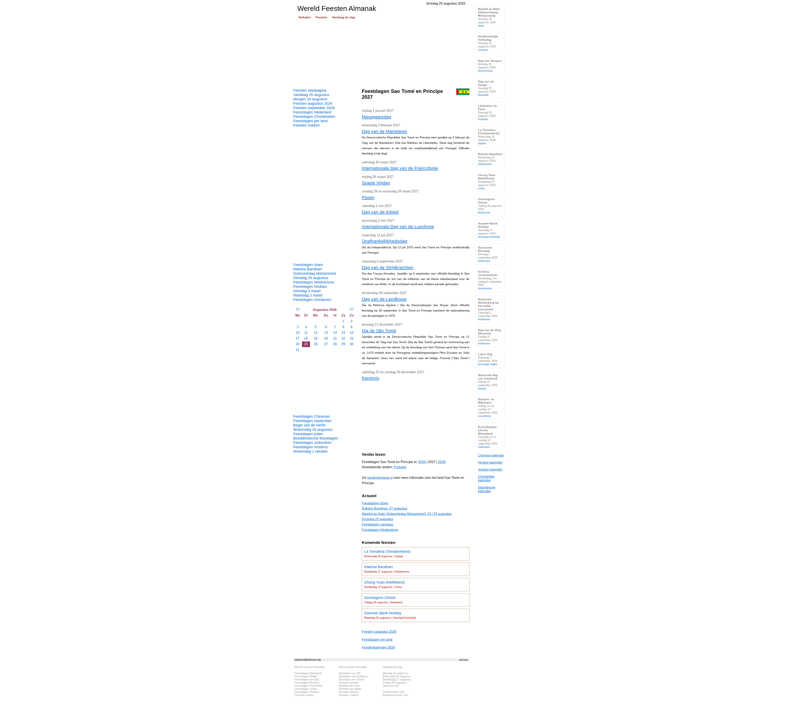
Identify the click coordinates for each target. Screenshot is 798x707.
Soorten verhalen (349, 682)
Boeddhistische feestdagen (315, 438)
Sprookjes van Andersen (353, 676)
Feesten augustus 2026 (312, 103)
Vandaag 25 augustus (311, 95)
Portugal (400, 467)
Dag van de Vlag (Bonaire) (489, 336)
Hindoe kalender (490, 462)
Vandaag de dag (343, 17)
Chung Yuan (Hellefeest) (384, 584)
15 (343, 332)
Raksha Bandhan (307, 269)
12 (316, 332)
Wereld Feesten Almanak (309, 667)
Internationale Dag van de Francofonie (400, 168)
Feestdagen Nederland (312, 112)
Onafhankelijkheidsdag (384, 241)
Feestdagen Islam (308, 265)
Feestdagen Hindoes (306, 691)
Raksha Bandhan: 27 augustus (384, 508)
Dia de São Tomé (379, 330)
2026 (422, 462)
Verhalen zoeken (348, 695)
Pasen (368, 197)
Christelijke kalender (486, 478)
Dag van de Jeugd (487, 88)
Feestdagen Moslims (307, 682)
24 (297, 344)
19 (316, 338)
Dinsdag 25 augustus (310, 278)
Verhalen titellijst (348, 691)
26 (316, 344)
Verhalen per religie (350, 688)
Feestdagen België (305, 676)
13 (326, 332)
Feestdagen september (312, 421)
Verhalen (304, 17)
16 (351, 332)
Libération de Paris (487, 112)
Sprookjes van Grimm (352, 679)
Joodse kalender (490, 469)
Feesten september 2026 (314, 108)
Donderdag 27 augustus (397, 679)
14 (335, 332)
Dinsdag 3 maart (307, 291)
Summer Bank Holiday (390, 615)
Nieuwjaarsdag (376, 116)
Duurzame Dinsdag (487, 254)
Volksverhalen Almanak (353, 667)
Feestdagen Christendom (314, 117)
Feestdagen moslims (310, 447)
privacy (463, 659)
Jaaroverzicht (391, 685)
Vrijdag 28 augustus (394, 682)
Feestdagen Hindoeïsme (313, 282)
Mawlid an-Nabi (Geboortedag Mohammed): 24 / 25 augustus (407, 514)
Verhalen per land (349, 685)
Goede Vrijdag (376, 182)
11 (306, 332)
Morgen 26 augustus (310, 99)
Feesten (321, 17)
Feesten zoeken (306, 125)
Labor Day (488, 359)
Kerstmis (370, 378)
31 (297, 350)
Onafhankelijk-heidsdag (488, 43)
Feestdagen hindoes (310, 287)
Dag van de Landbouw (384, 299)
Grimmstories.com (394, 691)
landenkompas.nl (380, 477)
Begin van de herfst (309, 425)
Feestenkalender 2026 (378, 647)
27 (326, 344)
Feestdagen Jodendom (312, 443)
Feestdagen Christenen (308, 685)
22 (343, 338)
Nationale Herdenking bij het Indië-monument (488, 309)
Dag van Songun (490, 65)
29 (343, 344)
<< (297, 308)
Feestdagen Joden (305, 688)
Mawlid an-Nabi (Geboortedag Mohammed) (489, 17)
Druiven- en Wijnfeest (487, 407)
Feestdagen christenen (312, 300)
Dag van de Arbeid (380, 211)
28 (335, 344)
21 (335, 338)
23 (351, 338)
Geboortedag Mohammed (314, 273)
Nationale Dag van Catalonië (488, 381)
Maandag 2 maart (308, 295)
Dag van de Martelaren (384, 131)
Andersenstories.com (395, 695)
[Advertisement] (381, 52)
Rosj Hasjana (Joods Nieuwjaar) (487, 436)
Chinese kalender (491, 455)
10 (297, 332)
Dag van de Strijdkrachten (387, 267)
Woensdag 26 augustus (312, 429)
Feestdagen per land (310, 121)
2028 (442, 462)
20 (326, 338)
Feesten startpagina (309, 90)
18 (306, 338)
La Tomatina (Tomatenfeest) (387, 553)
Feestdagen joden (308, 434)
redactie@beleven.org (307, 659)
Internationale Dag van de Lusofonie (398, 226)
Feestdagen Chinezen (311, 416)
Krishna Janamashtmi (490, 280)
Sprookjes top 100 (349, 673)
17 (297, 338)
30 (351, 344)
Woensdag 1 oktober (310, 451)
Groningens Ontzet (383, 600)
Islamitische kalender (486, 489)
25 (306, 344)
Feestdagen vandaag (377, 524)
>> (351, 308)
